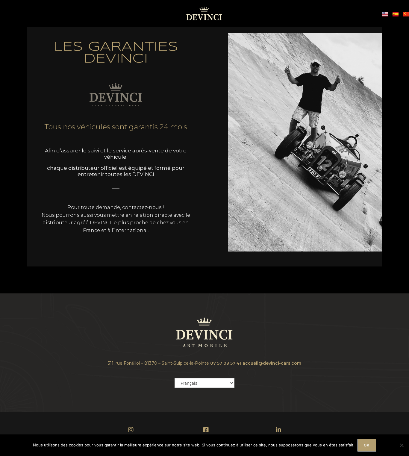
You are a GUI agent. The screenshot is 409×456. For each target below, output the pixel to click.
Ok (366, 445)
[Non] (402, 445)
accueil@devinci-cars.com (272, 363)
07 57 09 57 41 (225, 363)
